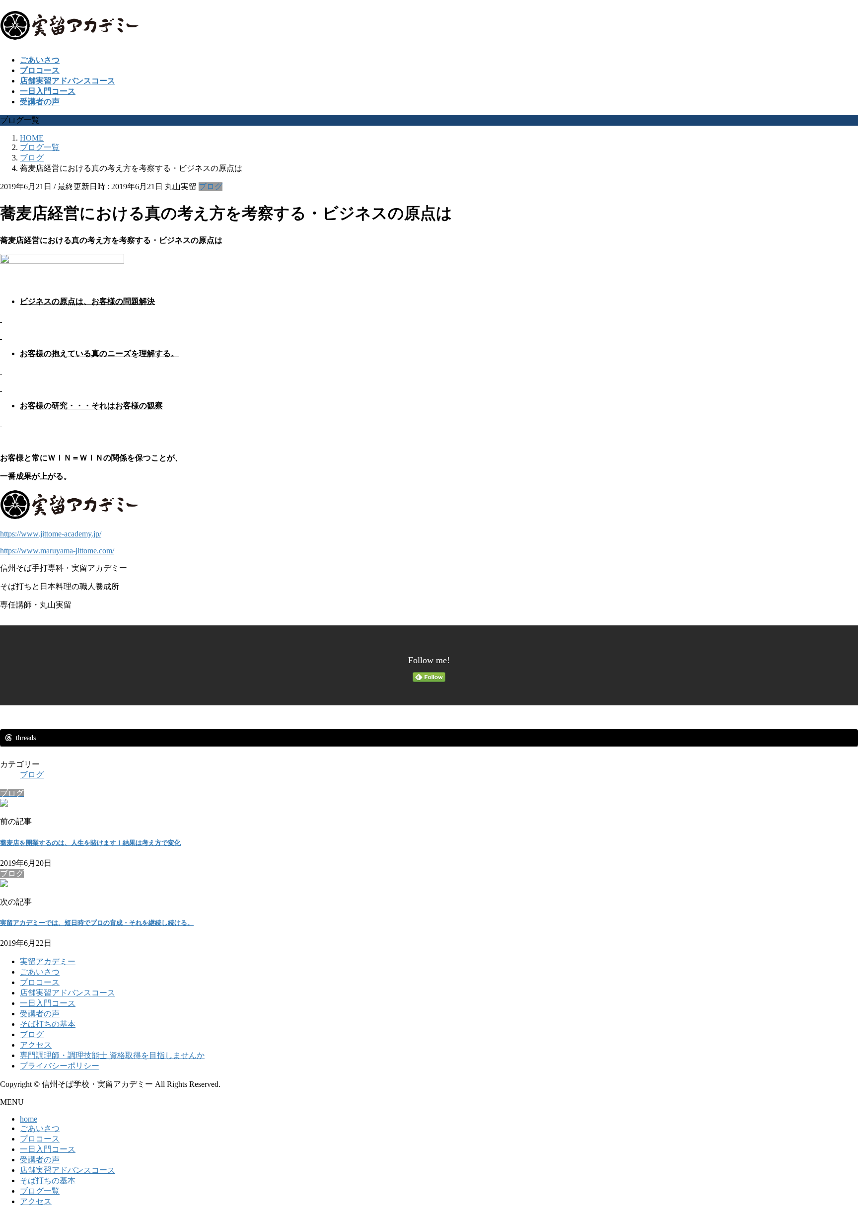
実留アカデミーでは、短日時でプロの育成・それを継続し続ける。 (97, 922)
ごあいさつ (40, 972)
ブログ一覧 (40, 1191)
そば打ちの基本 (47, 1024)
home (28, 1119)
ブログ (210, 186)
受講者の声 (40, 1013)
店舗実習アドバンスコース (67, 992)
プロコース (40, 982)
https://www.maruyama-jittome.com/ (57, 550)
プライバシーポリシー (59, 1066)
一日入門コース (47, 1003)
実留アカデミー (47, 961)
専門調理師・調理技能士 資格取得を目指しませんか (112, 1055)
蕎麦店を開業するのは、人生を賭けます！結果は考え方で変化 (90, 842)
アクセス (36, 1045)
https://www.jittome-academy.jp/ (50, 534)
